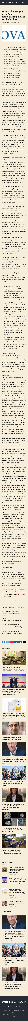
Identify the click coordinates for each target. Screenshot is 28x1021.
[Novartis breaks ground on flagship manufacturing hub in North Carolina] (14, 33)
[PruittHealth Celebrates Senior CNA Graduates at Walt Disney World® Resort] (14, 773)
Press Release (5, 8)
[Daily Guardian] (13, 2)
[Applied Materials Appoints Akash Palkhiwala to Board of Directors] (14, 728)
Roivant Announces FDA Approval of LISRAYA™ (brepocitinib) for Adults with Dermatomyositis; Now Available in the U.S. (14, 716)
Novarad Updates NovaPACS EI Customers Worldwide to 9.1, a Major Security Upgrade (13, 829)
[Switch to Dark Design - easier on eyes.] (25, 2)
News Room (6, 22)
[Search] (23, 2)
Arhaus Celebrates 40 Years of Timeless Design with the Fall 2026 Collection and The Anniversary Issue (13, 669)
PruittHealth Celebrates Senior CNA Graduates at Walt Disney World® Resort (13, 783)
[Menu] (3, 2)
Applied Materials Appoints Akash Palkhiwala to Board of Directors (12, 738)
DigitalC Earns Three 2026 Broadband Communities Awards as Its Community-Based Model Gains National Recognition (13, 692)
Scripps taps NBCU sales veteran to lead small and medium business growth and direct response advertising (13, 806)
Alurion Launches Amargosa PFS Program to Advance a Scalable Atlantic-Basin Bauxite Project (12, 852)
